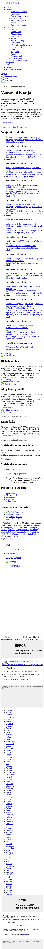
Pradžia (9, 7)
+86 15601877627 (13, 566)
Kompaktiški (16, 32)
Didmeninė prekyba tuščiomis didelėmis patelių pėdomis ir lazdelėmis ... (24, 259)
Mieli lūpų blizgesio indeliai (18, 530)
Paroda (13, 23)
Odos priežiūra (16, 58)
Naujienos (10, 63)
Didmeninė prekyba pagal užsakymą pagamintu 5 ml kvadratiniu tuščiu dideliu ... (24, 305)
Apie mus (9, 9)
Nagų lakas (15, 52)
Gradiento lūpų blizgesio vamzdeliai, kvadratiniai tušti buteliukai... (20, 326)
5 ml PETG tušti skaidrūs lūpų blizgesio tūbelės (24, 273)
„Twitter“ (18, 517)
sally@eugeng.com (13, 558)
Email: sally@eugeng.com (16, 474)
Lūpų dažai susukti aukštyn (21, 45)
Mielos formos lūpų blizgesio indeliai (21, 534)
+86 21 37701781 (13, 549)
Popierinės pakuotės (18, 56)
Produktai (9, 27)
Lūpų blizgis (15, 43)
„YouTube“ (21, 519)
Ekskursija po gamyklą (19, 16)
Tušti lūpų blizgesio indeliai (11, 527)
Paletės (13, 54)
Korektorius (15, 36)
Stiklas (13, 38)
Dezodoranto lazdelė (19, 61)
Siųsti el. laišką (6, 539)
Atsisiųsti (9, 67)
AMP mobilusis (35, 525)
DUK (8, 65)
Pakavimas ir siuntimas (19, 25)
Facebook (19, 512)
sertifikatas (15, 14)
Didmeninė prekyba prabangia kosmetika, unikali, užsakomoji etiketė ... (22, 186)
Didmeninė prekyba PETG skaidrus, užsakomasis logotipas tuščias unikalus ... (22, 151)
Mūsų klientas (16, 18)
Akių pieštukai (16, 34)
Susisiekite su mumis (14, 69)
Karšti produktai (7, 525)
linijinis (16, 514)
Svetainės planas (21, 525)
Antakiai (14, 29)
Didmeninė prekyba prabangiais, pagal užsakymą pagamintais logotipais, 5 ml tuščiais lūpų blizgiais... (24, 206)
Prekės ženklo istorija (19, 12)
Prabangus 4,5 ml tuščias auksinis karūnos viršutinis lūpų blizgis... (22, 348)
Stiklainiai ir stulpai (18, 41)
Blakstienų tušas (17, 47)
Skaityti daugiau (7, 123)
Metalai (13, 49)
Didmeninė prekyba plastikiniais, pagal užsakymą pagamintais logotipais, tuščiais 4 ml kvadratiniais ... (24, 226)
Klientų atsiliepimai (18, 21)
